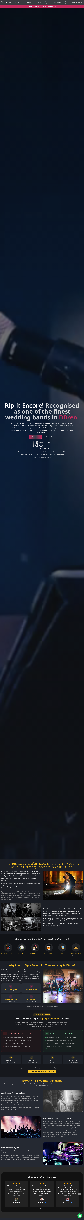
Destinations (57, 2)
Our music (28, 2)
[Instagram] (82, 2)
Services (38, 2)
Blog (73, 2)
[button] (4, 1194)
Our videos (46, 2)
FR (76, 2)
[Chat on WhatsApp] (79, 1215)
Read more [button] (16, 1195)
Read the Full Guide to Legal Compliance (43, 1071)
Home (9, 2)
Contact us (67, 2)
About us (16, 2)
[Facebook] (79, 2)
